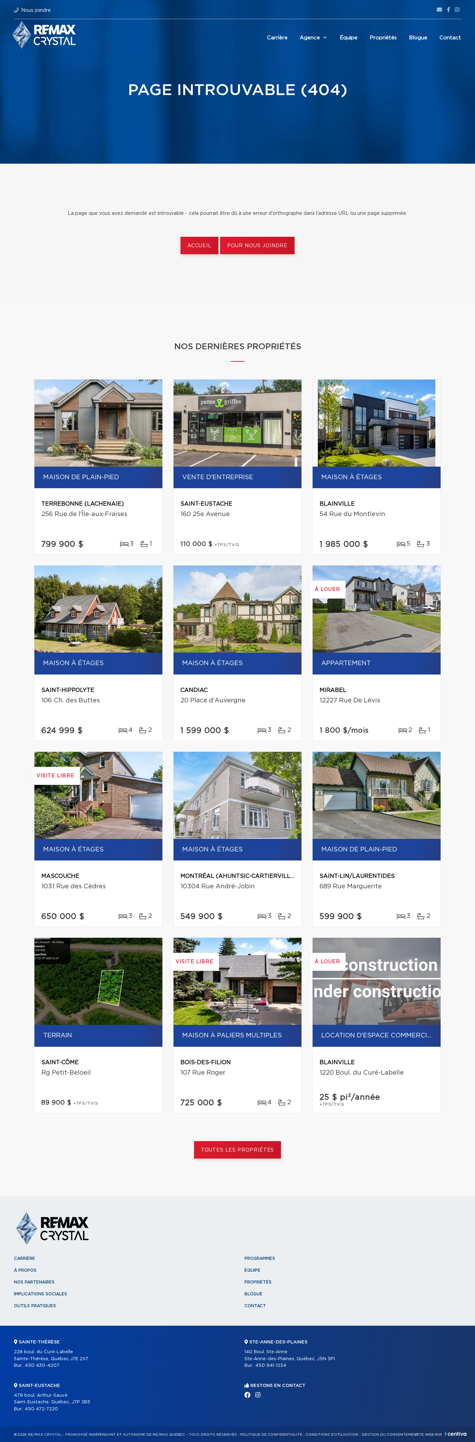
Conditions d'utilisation (332, 1434)
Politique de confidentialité (271, 1434)
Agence (310, 37)
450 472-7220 (41, 1409)
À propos (25, 1270)
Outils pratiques (35, 1306)
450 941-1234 (270, 1365)
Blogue (418, 37)
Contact (450, 37)
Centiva (455, 1434)
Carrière (277, 37)
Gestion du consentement (390, 1434)
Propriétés (383, 37)
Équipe (348, 37)
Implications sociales (40, 1294)
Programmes (259, 1258)
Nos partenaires (34, 1282)
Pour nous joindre (257, 245)
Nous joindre (36, 10)
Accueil (199, 245)
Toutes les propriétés (237, 1150)
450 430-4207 (42, 1365)
